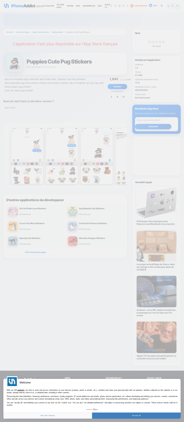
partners (21, 390)
